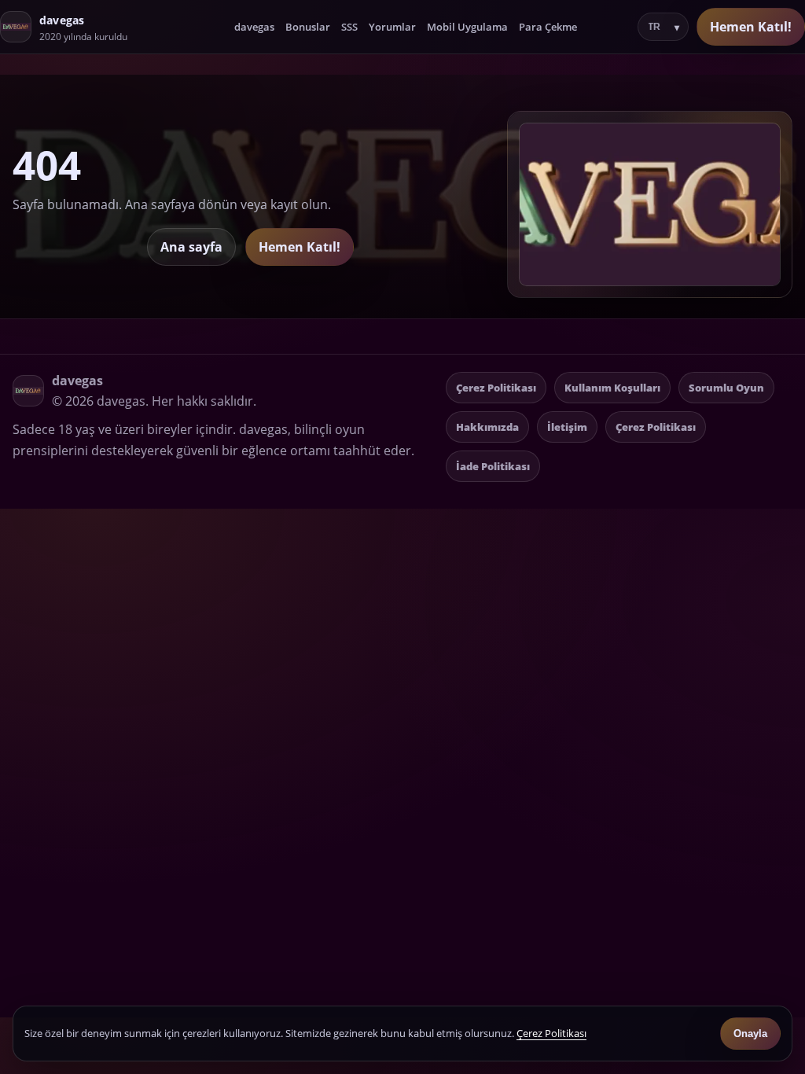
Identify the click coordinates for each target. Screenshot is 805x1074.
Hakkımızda (487, 427)
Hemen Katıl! (751, 26)
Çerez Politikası (496, 388)
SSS (349, 27)
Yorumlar (392, 27)
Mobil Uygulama (467, 27)
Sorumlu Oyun (726, 388)
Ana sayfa (191, 247)
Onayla (750, 1033)
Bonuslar (307, 27)
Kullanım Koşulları (612, 388)
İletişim (567, 427)
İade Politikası (493, 466)
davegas (254, 27)
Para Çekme (548, 27)
